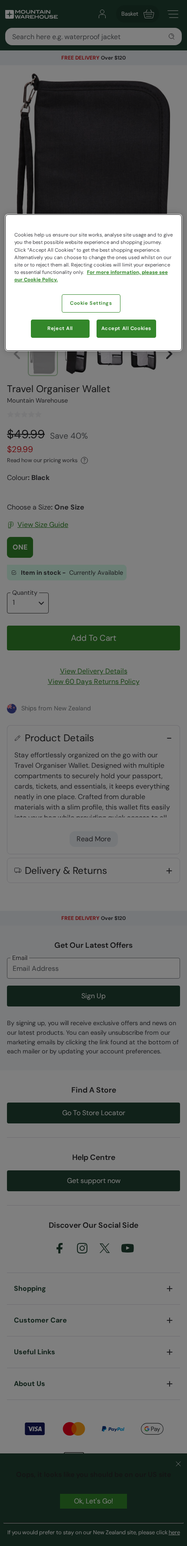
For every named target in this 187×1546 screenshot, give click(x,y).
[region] (94, 282)
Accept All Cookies (126, 328)
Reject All (60, 328)
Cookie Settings (91, 303)
